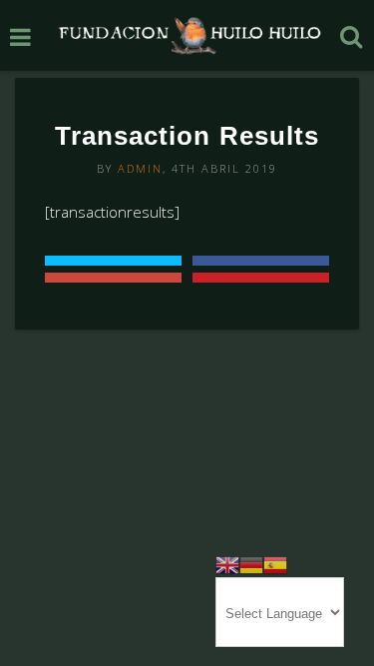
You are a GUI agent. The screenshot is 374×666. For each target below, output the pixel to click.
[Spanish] (275, 563)
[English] (227, 563)
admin (140, 168)
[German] (251, 563)
